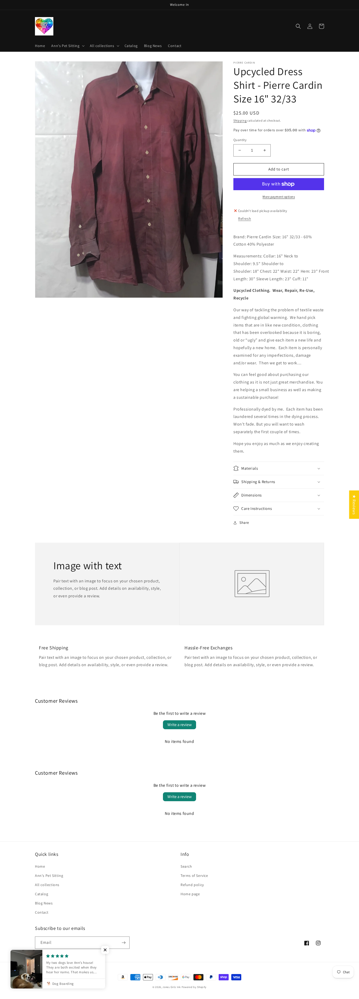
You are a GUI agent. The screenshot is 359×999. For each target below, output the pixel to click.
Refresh (244, 218)
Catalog (41, 894)
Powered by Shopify (194, 987)
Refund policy (192, 884)
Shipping (240, 120)
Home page (190, 894)
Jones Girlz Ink (171, 987)
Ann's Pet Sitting (49, 875)
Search (186, 866)
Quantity (240, 140)
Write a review (179, 724)
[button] (67, 45)
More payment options (279, 197)
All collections (47, 884)
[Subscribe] (123, 942)
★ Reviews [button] (354, 504)
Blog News (44, 903)
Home (40, 866)
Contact (41, 912)
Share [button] (244, 522)
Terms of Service (194, 875)
